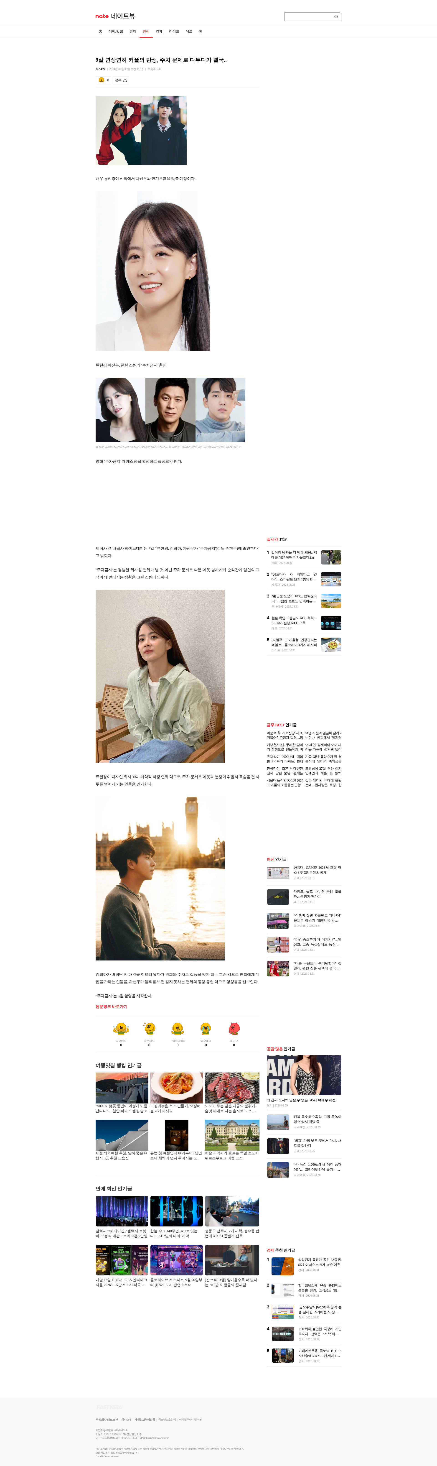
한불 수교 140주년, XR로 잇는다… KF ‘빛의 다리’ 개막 (174, 1233)
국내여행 (277, 606)
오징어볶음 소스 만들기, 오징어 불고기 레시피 (175, 1108)
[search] (337, 16)
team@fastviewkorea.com (157, 1438)
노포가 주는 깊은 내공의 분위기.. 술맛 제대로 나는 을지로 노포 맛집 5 (231, 1109)
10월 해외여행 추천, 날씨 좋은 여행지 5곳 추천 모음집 (122, 1155)
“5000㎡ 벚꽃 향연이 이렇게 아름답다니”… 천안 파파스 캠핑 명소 (121, 1108)
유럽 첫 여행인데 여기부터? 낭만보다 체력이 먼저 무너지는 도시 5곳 (176, 1156)
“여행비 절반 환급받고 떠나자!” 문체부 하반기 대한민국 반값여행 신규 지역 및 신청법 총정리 (317, 920)
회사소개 (126, 1419)
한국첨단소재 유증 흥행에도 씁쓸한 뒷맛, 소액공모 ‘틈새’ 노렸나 (319, 1290)
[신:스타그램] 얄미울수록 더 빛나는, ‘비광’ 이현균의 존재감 (231, 1282)
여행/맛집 (116, 31)
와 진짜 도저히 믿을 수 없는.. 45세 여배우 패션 (301, 1100)
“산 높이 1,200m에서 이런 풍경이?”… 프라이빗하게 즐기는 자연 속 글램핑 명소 (317, 1169)
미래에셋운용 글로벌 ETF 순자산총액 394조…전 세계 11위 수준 (319, 1356)
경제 (159, 31)
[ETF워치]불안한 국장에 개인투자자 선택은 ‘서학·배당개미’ (319, 1334)
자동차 (275, 584)
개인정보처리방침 (145, 1419)
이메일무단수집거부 (190, 1419)
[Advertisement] (177, 505)
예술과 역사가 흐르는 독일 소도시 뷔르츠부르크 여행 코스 (232, 1155)
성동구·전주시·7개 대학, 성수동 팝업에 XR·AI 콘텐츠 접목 (232, 1233)
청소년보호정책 (167, 1419)
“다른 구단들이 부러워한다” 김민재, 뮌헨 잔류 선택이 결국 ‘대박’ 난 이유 (317, 968)
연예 (146, 31)
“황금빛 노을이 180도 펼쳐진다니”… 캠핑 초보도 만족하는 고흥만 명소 (294, 601)
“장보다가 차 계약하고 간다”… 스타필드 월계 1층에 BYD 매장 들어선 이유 (294, 579)
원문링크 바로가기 (111, 1006)
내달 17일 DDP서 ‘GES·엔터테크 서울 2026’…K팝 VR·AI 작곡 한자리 (121, 1283)
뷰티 (133, 31)
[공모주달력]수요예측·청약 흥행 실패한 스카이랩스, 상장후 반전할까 (319, 1312)
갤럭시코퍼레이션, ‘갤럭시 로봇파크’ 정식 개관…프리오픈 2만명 (121, 1233)
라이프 (174, 31)
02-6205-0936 (108, 1438)
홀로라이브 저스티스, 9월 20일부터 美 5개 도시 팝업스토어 (176, 1282)
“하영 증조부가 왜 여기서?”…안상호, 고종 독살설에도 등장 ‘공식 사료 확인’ (317, 944)
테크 (189, 31)
